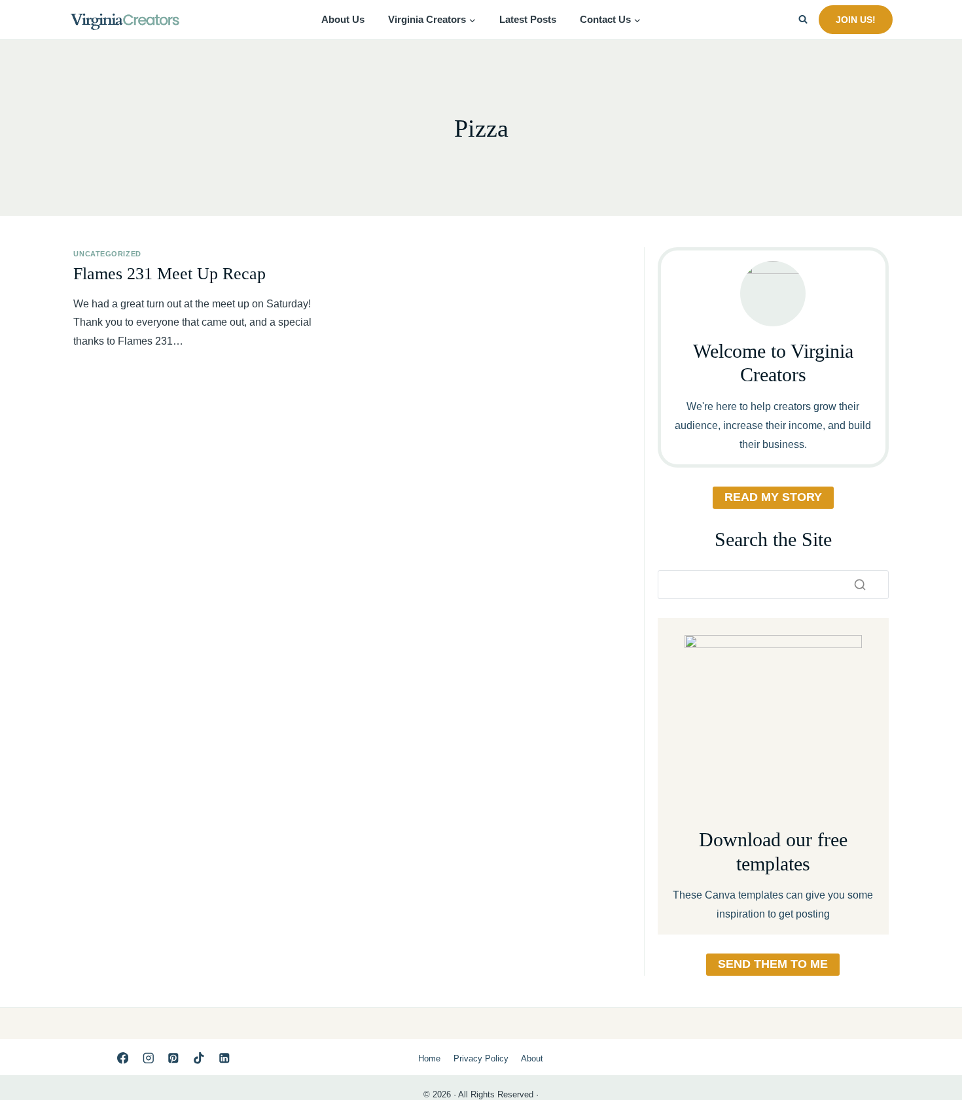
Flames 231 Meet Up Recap (169, 273)
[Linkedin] (224, 1058)
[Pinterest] (173, 1058)
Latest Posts (527, 19)
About (532, 1058)
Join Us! (856, 19)
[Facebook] (122, 1058)
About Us (343, 19)
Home (429, 1058)
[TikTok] (198, 1058)
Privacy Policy (481, 1058)
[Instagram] (148, 1058)
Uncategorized (107, 254)
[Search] (860, 585)
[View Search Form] (803, 19)
